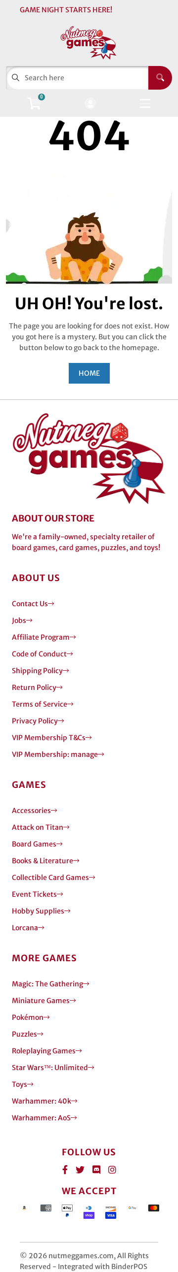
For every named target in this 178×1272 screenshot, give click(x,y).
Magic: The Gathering (47, 983)
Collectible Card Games (50, 877)
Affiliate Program (41, 637)
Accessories (31, 810)
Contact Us (30, 603)
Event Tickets (34, 894)
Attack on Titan (37, 827)
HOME (89, 373)
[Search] (160, 78)
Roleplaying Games (44, 1050)
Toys (19, 1084)
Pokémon (28, 1017)
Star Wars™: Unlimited (50, 1067)
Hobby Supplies (38, 911)
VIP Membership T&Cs (49, 737)
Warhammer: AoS (41, 1117)
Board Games (34, 844)
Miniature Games (41, 1000)
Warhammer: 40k (41, 1101)
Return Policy (34, 687)
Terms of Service (39, 704)
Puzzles (24, 1034)
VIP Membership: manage (55, 754)
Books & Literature (42, 860)
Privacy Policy (35, 721)
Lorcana (25, 927)
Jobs (19, 620)
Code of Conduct (39, 654)
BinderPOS (129, 1266)
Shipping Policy (37, 670)
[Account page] (90, 104)
